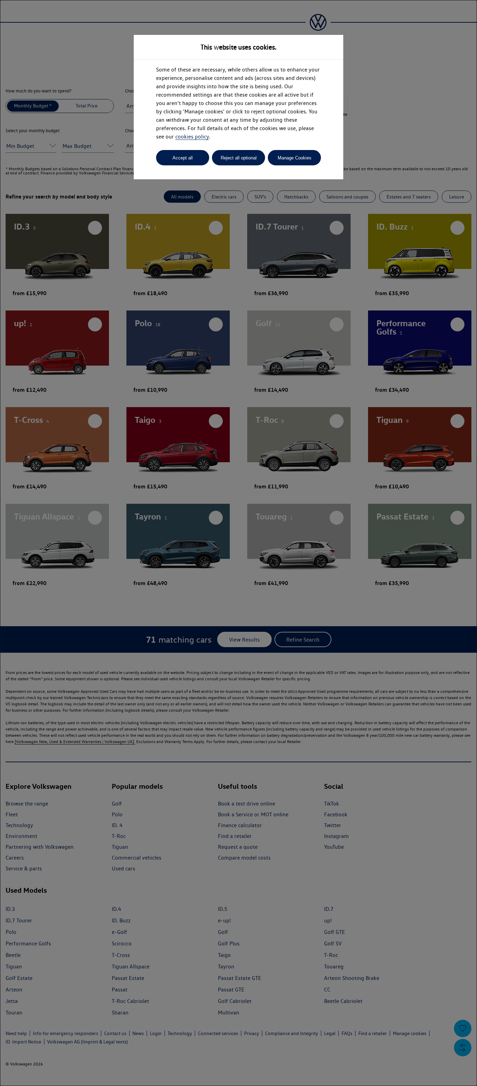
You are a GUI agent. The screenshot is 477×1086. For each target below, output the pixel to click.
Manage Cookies (294, 157)
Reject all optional (239, 157)
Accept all (183, 157)
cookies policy (192, 136)
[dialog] (238, 543)
